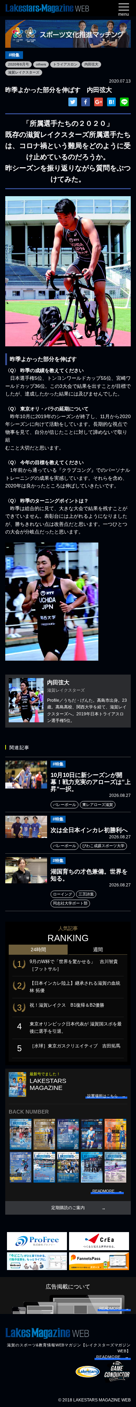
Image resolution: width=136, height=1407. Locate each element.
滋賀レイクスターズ (23, 72)
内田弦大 (91, 64)
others (41, 64)
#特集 (14, 55)
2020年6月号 (18, 64)
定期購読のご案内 (68, 1208)
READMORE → (112, 1357)
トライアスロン (65, 64)
